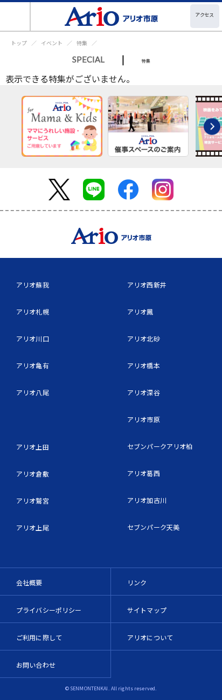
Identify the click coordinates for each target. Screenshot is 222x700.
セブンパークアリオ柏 (160, 446)
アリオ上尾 (32, 527)
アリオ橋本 (143, 365)
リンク (137, 582)
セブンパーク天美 (153, 526)
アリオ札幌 (32, 311)
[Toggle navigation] (15, 16)
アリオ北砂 (143, 338)
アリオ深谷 (143, 392)
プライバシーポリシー (49, 609)
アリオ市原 (143, 419)
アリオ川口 (32, 338)
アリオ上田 (32, 446)
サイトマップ (146, 609)
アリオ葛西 (143, 473)
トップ (19, 43)
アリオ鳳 (140, 311)
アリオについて (150, 637)
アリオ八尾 (32, 392)
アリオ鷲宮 (32, 500)
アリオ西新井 (146, 284)
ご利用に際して (39, 637)
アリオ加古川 (146, 500)
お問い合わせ (36, 664)
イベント (52, 43)
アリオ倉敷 (32, 473)
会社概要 (29, 582)
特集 (82, 43)
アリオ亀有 (32, 365)
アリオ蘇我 (32, 284)
